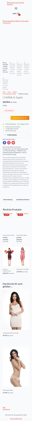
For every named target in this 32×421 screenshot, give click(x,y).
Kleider (15, 92)
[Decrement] (4, 118)
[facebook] (4, 142)
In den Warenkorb (19, 118)
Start (4, 92)
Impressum (6, 409)
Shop (9, 92)
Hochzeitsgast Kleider (9, 94)
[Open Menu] (16, 8)
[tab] (8, 200)
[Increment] (7, 118)
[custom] (13, 142)
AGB (4, 407)
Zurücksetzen (9, 110)
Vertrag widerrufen (16, 419)
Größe (5, 105)
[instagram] (9, 142)
